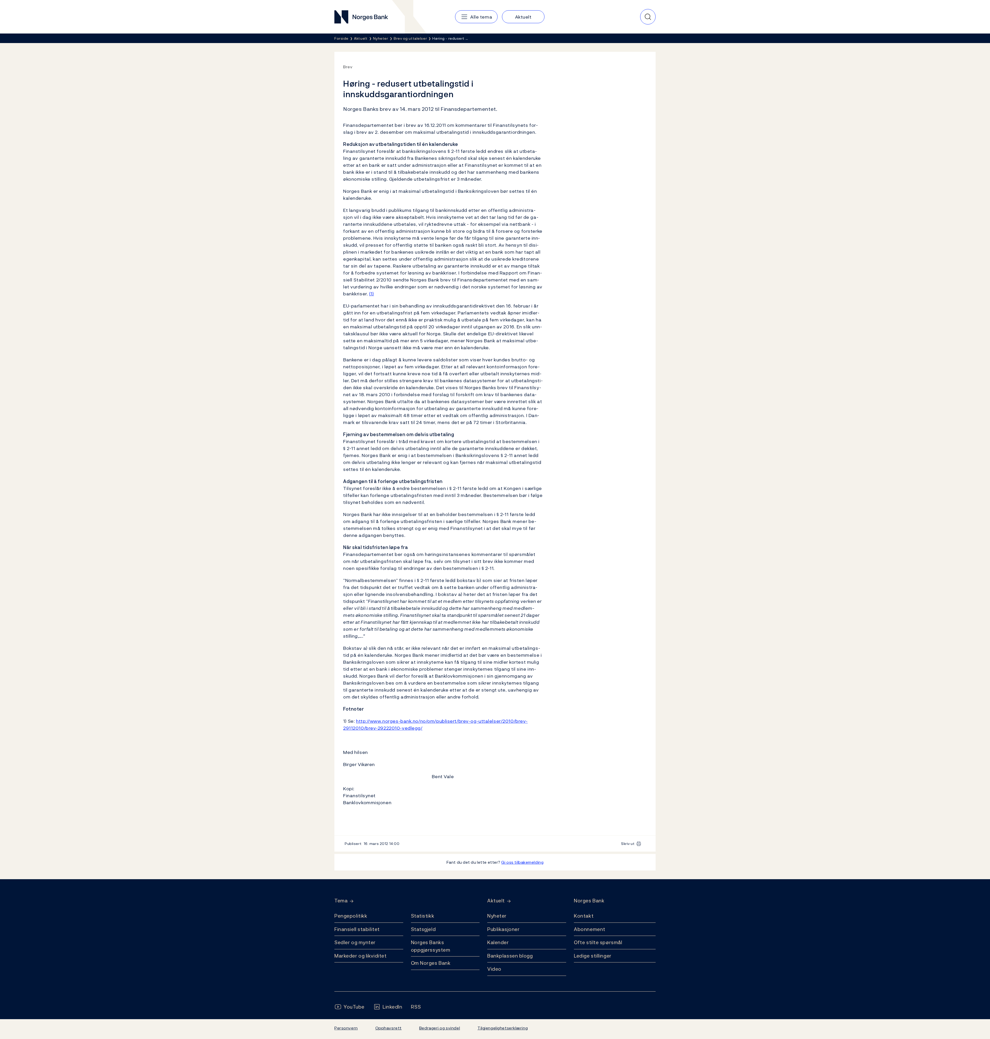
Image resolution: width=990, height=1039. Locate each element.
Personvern (346, 1028)
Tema (341, 900)
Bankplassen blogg (510, 955)
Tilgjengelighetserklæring (502, 1028)
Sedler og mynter (355, 942)
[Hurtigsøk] (648, 16)
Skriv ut (628, 843)
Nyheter (497, 915)
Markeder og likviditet (360, 955)
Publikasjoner (503, 929)
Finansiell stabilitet (357, 929)
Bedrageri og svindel (439, 1028)
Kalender (498, 942)
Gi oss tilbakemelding (522, 862)
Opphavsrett (388, 1028)
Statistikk (422, 915)
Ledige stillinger (593, 955)
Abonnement (589, 929)
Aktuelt (496, 900)
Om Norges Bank (431, 963)
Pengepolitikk (350, 915)
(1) (371, 293)
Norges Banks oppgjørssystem (430, 946)
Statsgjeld (423, 929)
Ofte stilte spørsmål (598, 942)
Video (494, 968)
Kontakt (583, 915)
